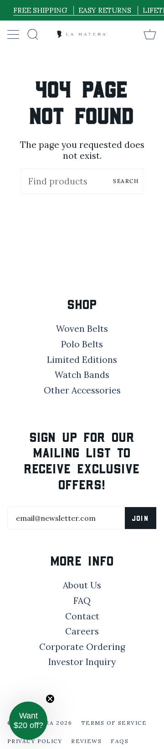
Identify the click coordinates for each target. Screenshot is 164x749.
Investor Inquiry (82, 661)
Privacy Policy (34, 741)
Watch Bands (82, 374)
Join (140, 518)
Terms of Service (114, 722)
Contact (82, 616)
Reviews (86, 741)
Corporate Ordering (82, 646)
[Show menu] (14, 34)
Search (125, 181)
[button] (28, 721)
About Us (82, 585)
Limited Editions (82, 359)
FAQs (119, 741)
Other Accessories (82, 390)
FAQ (82, 600)
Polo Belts (82, 344)
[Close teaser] (50, 698)
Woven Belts (82, 328)
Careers (82, 631)
